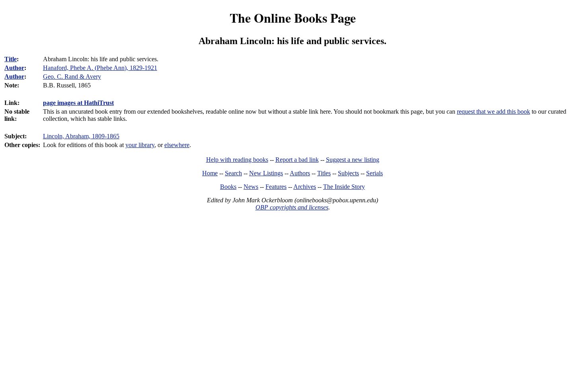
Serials (374, 173)
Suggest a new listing (352, 159)
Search (233, 173)
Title (10, 59)
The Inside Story (344, 186)
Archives (304, 186)
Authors (300, 173)
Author (14, 67)
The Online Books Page (293, 17)
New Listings (266, 173)
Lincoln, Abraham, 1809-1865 (81, 136)
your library (139, 145)
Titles (324, 173)
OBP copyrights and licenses (291, 207)
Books (228, 186)
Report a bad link (297, 159)
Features (276, 186)
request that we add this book (493, 111)
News (251, 186)
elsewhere (176, 145)
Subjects (348, 173)
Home (210, 173)
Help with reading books (237, 159)
